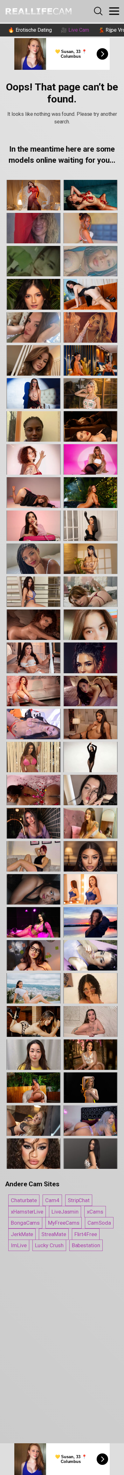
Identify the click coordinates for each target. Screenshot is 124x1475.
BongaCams (25, 1223)
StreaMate (53, 1234)
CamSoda (99, 1223)
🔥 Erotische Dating (30, 30)
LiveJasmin (65, 1211)
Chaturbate (24, 1200)
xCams (95, 1211)
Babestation (86, 1245)
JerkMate (22, 1234)
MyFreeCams (63, 1223)
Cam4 (52, 1200)
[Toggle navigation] (114, 11)
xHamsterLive (27, 1211)
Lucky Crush (49, 1245)
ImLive (19, 1245)
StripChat (79, 1200)
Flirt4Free (85, 1234)
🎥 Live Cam (75, 30)
